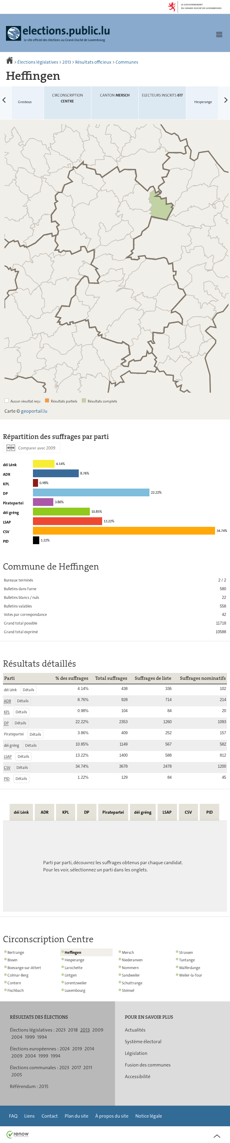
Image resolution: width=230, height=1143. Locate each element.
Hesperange (212, 95)
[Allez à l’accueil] (10, 62)
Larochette (73, 967)
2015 (43, 1086)
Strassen (186, 952)
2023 (61, 1030)
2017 (76, 1067)
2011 (87, 1067)
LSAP (167, 812)
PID (209, 812)
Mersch (128, 952)
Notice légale (148, 1116)
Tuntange (187, 960)
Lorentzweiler (76, 983)
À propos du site (111, 1116)
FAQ (13, 1116)
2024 (65, 1049)
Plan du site (76, 1116)
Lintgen (71, 975)
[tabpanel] (115, 866)
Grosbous (16, 95)
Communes (127, 62)
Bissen (12, 960)
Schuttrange (132, 983)
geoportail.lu (34, 411)
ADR (45, 812)
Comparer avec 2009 (36, 448)
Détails (28, 689)
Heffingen (73, 952)
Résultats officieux (93, 62)
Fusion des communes (148, 1065)
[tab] (21, 812)
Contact (50, 1116)
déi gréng (143, 812)
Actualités (135, 1030)
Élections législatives (37, 62)
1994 (42, 1037)
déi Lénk (21, 812)
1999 (30, 1037)
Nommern (130, 967)
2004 (16, 1037)
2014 (89, 1049)
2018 (73, 1030)
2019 (77, 1049)
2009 (97, 1030)
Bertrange (15, 952)
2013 (66, 62)
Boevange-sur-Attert (24, 967)
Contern (14, 983)
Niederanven (132, 960)
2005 (16, 1075)
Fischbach (15, 990)
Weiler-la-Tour (190, 975)
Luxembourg (75, 990)
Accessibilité (137, 1076)
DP (86, 812)
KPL (65, 812)
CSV (188, 812)
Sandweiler (131, 975)
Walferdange (189, 967)
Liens (29, 1116)
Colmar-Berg (17, 975)
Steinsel (128, 990)
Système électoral (143, 1041)
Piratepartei (113, 812)
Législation (136, 1053)
